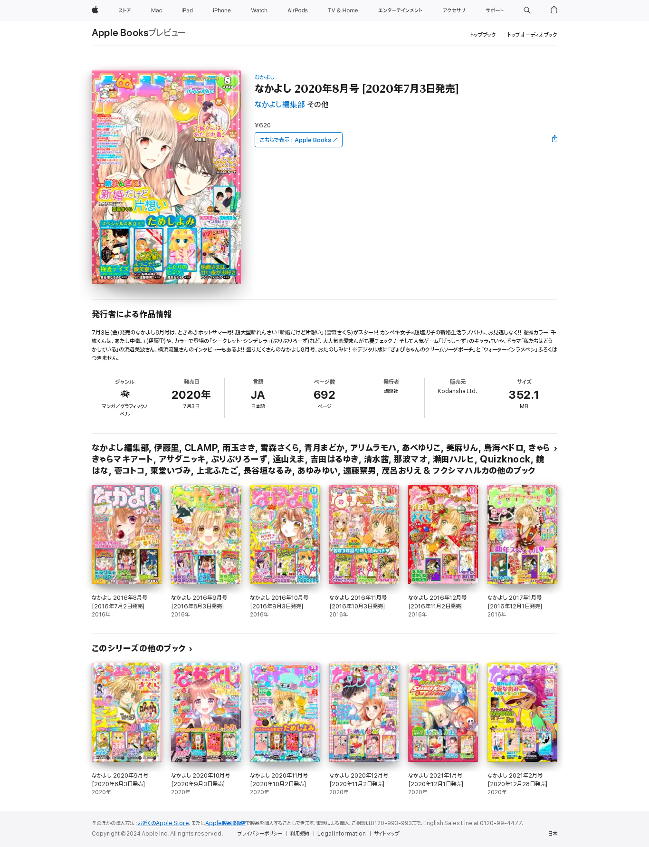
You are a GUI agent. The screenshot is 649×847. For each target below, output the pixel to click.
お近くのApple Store (163, 823)
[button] (527, 10)
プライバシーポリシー (260, 833)
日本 (552, 833)
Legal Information (341, 833)
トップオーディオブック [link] (532, 34)
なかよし (265, 77)
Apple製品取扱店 (225, 823)
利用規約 (299, 833)
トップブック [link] (483, 34)
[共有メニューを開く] (555, 140)
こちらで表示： (295, 140)
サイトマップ (386, 833)
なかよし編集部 (280, 105)
